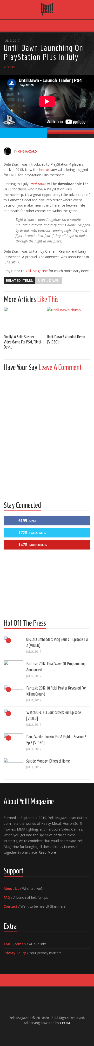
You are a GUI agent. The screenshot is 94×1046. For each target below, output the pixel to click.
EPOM (65, 1022)
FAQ (7, 897)
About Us (11, 888)
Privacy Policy (15, 953)
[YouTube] (43, 1033)
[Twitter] (51, 1033)
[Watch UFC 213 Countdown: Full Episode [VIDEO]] (13, 718)
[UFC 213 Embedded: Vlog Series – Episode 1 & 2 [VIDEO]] (13, 645)
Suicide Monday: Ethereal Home (48, 761)
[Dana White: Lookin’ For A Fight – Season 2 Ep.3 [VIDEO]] (13, 743)
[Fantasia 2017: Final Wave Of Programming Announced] (13, 670)
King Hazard (27, 151)
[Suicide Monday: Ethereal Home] (13, 767)
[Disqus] (47, 435)
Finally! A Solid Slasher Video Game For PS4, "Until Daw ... (22, 342)
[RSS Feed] (58, 1033)
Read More (47, 852)
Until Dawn (37, 183)
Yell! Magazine (37, 270)
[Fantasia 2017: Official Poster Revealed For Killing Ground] (13, 694)
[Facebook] (35, 1033)
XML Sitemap (15, 944)
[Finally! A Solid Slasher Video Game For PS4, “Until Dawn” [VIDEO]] (25, 319)
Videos (9, 67)
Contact (10, 906)
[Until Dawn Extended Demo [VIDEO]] (68, 319)
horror (44, 169)
